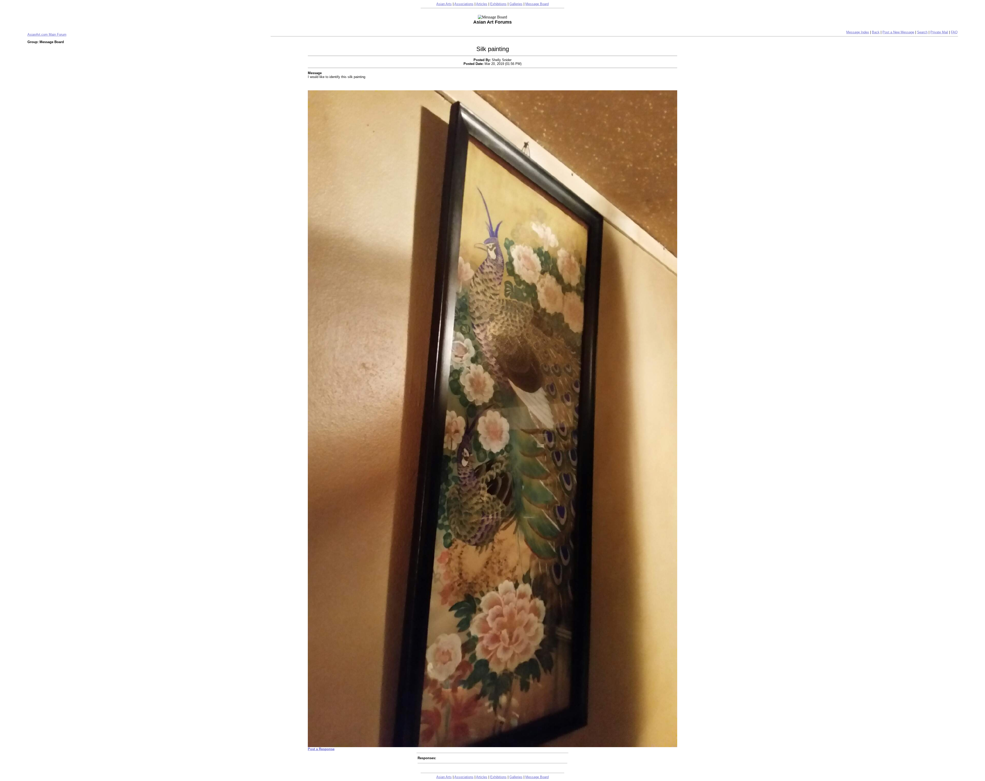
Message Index (857, 32)
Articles (481, 4)
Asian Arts (444, 4)
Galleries (516, 4)
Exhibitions (498, 4)
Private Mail (939, 32)
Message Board (537, 4)
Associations (464, 4)
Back (876, 32)
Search (922, 32)
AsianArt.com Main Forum (46, 34)
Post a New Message (898, 32)
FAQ (954, 32)
